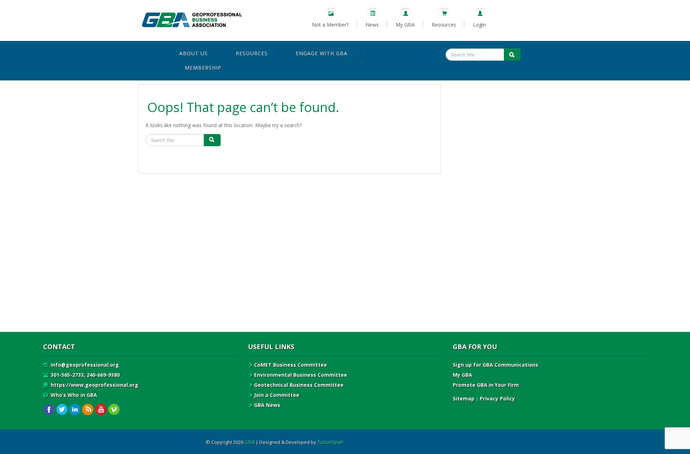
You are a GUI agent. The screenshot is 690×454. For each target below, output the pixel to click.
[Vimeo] (114, 410)
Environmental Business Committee (300, 374)
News (372, 24)
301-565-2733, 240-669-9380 (84, 374)
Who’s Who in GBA (73, 395)
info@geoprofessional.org (84, 364)
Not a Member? (330, 24)
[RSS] (88, 410)
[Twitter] (62, 410)
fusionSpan (331, 442)
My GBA (405, 24)
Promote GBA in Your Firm (486, 384)
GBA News (267, 405)
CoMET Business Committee (290, 364)
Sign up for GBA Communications (495, 364)
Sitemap (463, 398)
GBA (249, 442)
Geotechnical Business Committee (299, 384)
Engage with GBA (322, 53)
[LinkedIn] (75, 410)
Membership (203, 67)
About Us (193, 53)
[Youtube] (101, 410)
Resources (444, 24)
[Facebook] (49, 410)
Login (479, 24)
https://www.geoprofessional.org (93, 384)
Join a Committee (276, 395)
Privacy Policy (497, 398)
